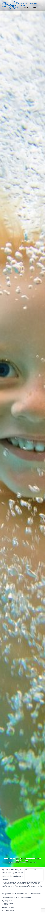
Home (10, 862)
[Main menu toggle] (42, 5)
